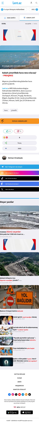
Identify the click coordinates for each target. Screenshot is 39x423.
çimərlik (14, 110)
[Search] (36, 3)
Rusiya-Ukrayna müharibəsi (14, 9)
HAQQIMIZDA (19, 386)
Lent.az (5, 88)
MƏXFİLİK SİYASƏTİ (19, 389)
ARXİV (19, 382)
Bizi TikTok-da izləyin (11, 178)
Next (37, 9)
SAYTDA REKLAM (19, 374)
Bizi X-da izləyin (10, 189)
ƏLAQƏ (19, 378)
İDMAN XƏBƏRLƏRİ (19, 121)
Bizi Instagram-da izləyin (12, 173)
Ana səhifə (28, 23)
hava (6, 110)
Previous (2, 9)
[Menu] (3, 3)
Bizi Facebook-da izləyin (12, 184)
